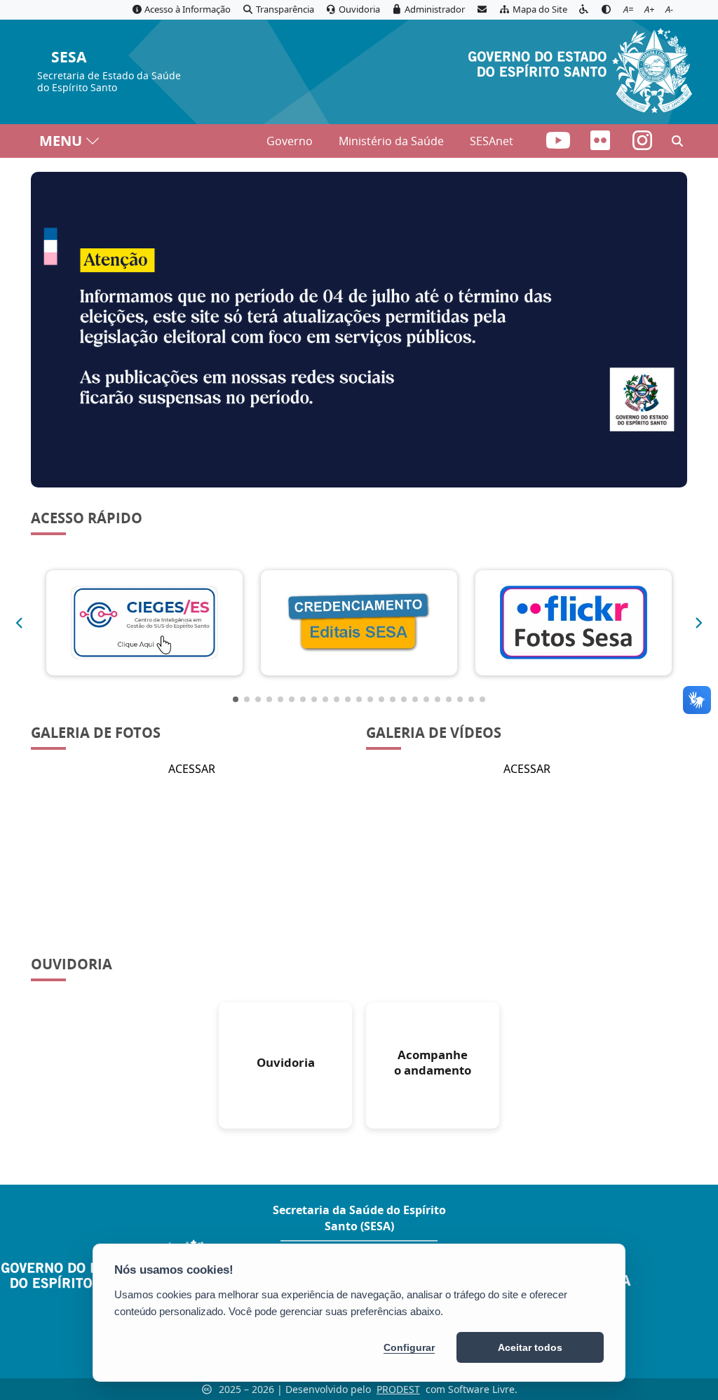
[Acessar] (359, 329)
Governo (289, 141)
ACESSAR (191, 768)
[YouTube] (559, 144)
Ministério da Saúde (391, 141)
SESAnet (491, 141)
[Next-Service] (699, 622)
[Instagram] (642, 144)
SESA (68, 58)
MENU (60, 140)
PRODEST (398, 1389)
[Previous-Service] (18, 622)
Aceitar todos (530, 1347)
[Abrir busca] (677, 141)
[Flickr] (601, 144)
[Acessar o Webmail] (481, 10)
